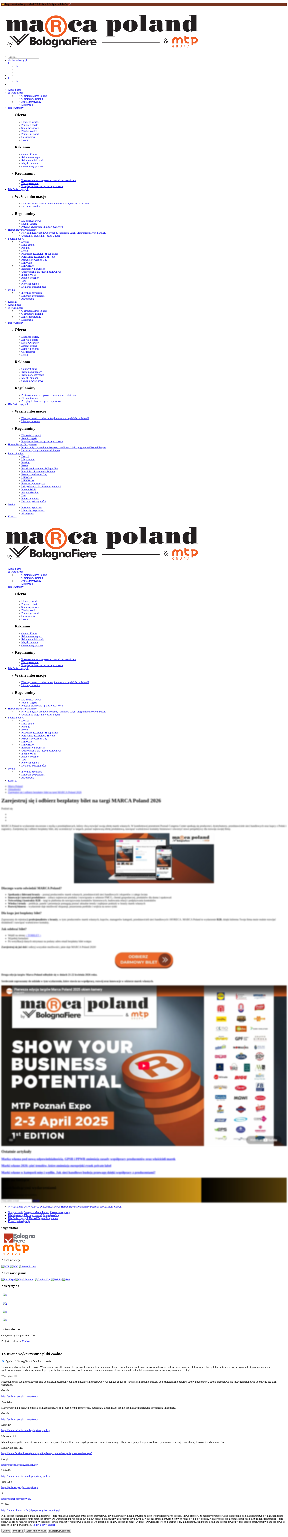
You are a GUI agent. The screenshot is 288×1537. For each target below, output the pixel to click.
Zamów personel (30, 134)
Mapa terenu (27, 244)
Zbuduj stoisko (29, 131)
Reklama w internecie (32, 160)
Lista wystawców (30, 206)
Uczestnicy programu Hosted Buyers (40, 235)
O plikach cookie (42, 1361)
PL (9, 63)
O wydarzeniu (15, 92)
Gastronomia (28, 137)
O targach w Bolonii (32, 98)
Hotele (24, 140)
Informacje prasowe (31, 292)
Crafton (26, 1341)
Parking (25, 247)
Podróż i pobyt (16, 238)
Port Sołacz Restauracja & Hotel (38, 256)
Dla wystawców (29, 183)
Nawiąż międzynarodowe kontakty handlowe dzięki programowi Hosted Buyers (63, 232)
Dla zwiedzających (31, 220)
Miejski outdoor (29, 163)
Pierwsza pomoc (30, 283)
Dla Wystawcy (16, 107)
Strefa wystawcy (30, 128)
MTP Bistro (27, 265)
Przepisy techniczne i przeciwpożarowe (42, 186)
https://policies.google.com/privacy (19, 1396)
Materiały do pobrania (32, 295)
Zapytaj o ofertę (29, 125)
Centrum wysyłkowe (32, 166)
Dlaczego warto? (30, 122)
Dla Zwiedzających (18, 189)
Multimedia (27, 104)
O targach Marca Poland (34, 95)
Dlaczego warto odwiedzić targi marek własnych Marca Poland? (55, 203)
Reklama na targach (31, 157)
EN (16, 66)
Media (11, 289)
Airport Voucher (29, 277)
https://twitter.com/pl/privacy (16, 1498)
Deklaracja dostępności (33, 286)
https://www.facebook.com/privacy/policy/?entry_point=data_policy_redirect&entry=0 (46, 1453)
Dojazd (25, 241)
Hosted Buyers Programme (22, 229)
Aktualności (14, 89)
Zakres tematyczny (31, 101)
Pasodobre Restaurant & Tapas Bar (39, 253)
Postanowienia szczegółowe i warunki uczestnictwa (48, 180)
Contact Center (29, 154)
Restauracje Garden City (34, 259)
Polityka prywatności (44, 1524)
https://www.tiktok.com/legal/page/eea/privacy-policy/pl (30, 1510)
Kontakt (12, 301)
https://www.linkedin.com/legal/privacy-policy (25, 1430)
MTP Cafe (26, 262)
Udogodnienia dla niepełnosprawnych (41, 271)
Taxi (23, 280)
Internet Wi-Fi (28, 274)
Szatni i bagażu (29, 223)
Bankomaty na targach (33, 268)
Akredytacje (27, 298)
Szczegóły (22, 1361)
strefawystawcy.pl (17, 60)
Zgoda (9, 1361)
